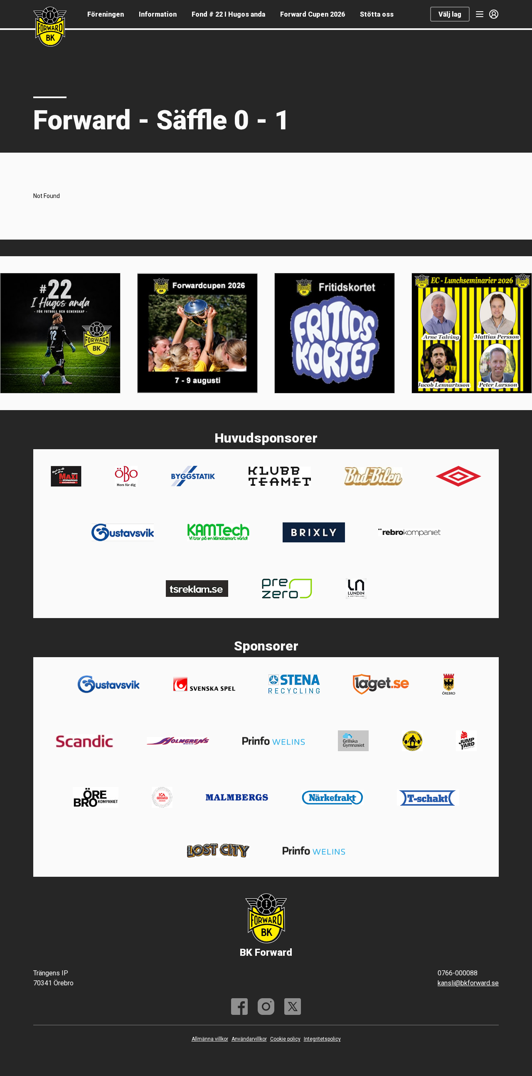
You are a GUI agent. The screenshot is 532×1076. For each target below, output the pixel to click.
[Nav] (479, 14)
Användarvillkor (249, 1039)
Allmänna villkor (210, 1039)
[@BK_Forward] (292, 1006)
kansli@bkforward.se (468, 983)
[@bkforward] (266, 1006)
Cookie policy (285, 1039)
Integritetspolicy (322, 1039)
